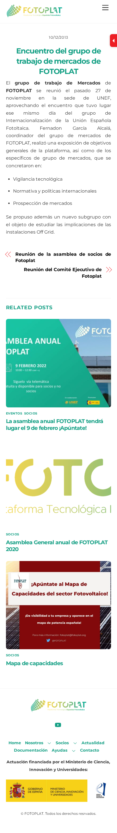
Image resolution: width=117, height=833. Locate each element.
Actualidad (93, 742)
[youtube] (58, 724)
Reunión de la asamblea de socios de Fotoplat (63, 257)
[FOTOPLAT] (34, 16)
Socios (30, 413)
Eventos (14, 413)
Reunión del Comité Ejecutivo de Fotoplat (63, 273)
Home (15, 742)
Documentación (31, 750)
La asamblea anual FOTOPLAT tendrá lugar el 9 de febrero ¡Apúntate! (54, 424)
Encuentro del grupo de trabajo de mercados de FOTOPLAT (58, 61)
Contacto (89, 750)
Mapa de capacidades (34, 663)
